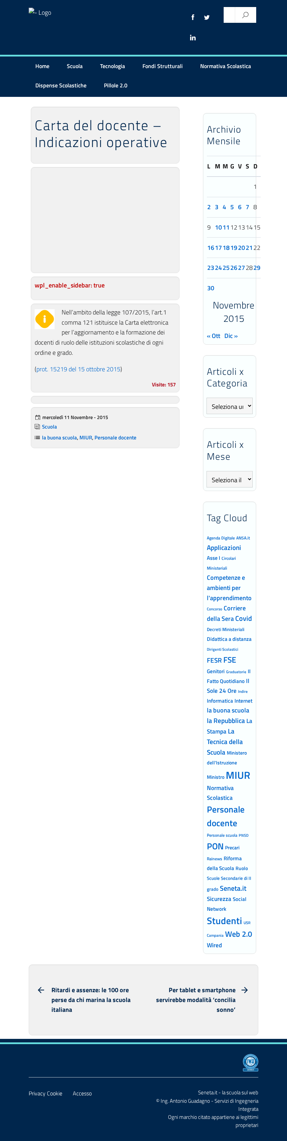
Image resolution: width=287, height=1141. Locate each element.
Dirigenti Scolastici (222, 649)
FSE (229, 660)
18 (226, 247)
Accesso (82, 1093)
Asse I (213, 558)
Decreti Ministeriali (225, 629)
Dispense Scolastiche (60, 85)
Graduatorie (236, 672)
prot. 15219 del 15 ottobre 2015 (78, 369)
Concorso (214, 609)
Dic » (231, 335)
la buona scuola (59, 437)
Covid (243, 618)
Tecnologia (112, 66)
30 (210, 288)
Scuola (75, 66)
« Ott (213, 335)
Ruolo (242, 868)
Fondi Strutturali (162, 66)
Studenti (224, 921)
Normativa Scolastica (225, 66)
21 (249, 247)
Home (42, 66)
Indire (243, 691)
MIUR (85, 437)
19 (233, 247)
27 (241, 267)
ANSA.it (243, 538)
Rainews (214, 859)
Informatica (220, 701)
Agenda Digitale (221, 538)
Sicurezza (219, 898)
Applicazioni (224, 547)
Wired (214, 945)
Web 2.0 (238, 934)
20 (241, 247)
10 (218, 227)
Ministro (215, 777)
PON (215, 846)
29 (256, 267)
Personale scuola (222, 835)
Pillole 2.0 (115, 85)
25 (226, 267)
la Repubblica (226, 720)
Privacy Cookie (45, 1093)
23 (210, 267)
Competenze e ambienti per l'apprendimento (229, 587)
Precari (232, 847)
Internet (243, 701)
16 (210, 247)
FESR (214, 660)
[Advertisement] (105, 220)
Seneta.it (233, 888)
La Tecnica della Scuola (225, 741)
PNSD (243, 835)
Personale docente (115, 437)
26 (233, 267)
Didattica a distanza (229, 639)
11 (226, 227)
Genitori (216, 671)
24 (218, 267)
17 (218, 247)
